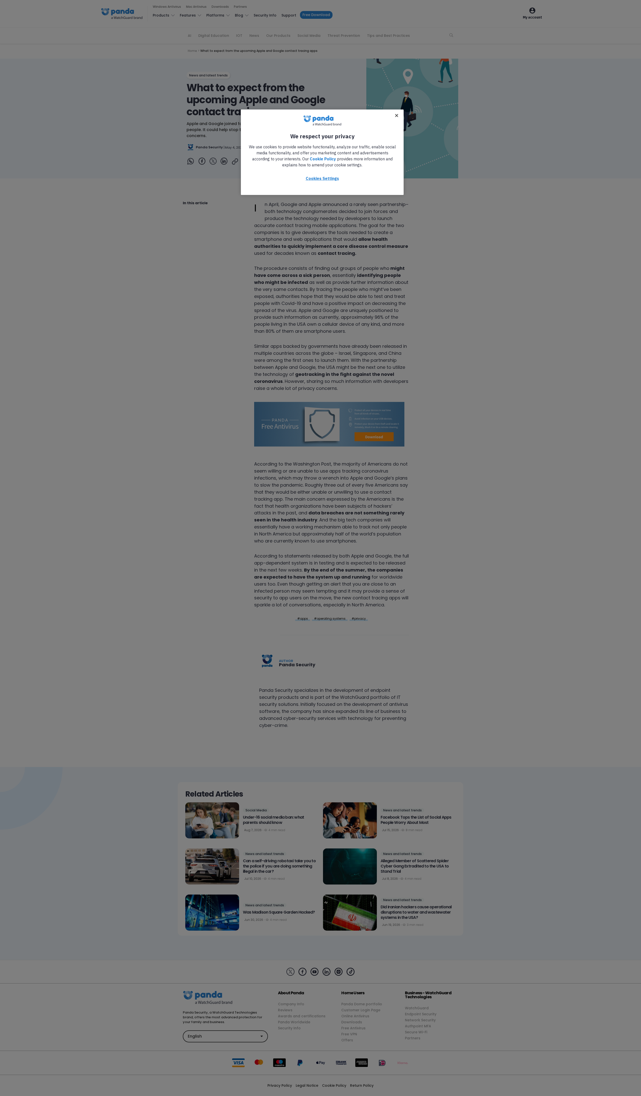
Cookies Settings (322, 178)
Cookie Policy (323, 158)
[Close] (396, 115)
